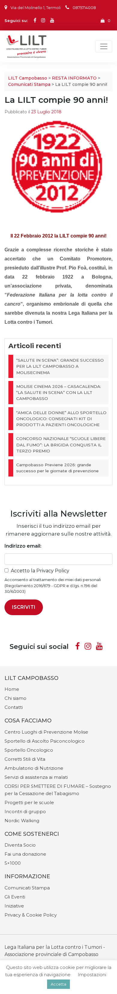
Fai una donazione (25, 854)
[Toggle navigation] (103, 46)
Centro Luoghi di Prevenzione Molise (46, 732)
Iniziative (14, 906)
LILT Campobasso (27, 78)
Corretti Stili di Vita (24, 759)
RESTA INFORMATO (74, 78)
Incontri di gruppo (25, 811)
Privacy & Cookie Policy (30, 915)
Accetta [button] (58, 984)
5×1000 (12, 863)
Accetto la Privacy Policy (40, 571)
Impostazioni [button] (92, 974)
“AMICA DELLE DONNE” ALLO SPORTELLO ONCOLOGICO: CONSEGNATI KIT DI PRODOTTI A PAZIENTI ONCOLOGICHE (61, 418)
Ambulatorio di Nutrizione (33, 768)
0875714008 (84, 7)
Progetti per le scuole (29, 802)
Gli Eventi (14, 897)
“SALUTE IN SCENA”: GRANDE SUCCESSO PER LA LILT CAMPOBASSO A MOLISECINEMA (60, 366)
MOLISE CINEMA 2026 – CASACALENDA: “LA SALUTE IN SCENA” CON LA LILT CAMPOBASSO (58, 392)
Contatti (13, 707)
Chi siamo (15, 698)
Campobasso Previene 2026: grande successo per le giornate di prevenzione (57, 467)
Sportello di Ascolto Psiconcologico (44, 741)
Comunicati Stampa (29, 84)
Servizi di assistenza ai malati (36, 777)
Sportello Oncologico (28, 750)
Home (11, 689)
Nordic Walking (21, 820)
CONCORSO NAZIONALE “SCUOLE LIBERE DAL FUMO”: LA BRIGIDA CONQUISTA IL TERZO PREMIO (61, 444)
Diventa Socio (20, 845)
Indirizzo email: (22, 546)
